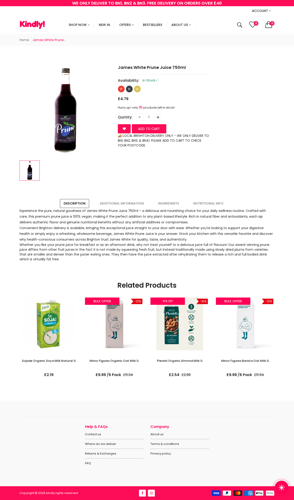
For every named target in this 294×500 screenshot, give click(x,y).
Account (260, 10)
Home (24, 40)
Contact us (93, 434)
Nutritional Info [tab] (208, 203)
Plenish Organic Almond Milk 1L (180, 361)
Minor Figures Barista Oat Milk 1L (245, 361)
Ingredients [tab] (168, 203)
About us (157, 434)
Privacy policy (160, 453)
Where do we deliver (100, 444)
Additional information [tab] (122, 203)
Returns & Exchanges (100, 453)
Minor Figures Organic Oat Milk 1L (114, 361)
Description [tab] (74, 203)
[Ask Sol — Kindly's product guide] (281, 487)
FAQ (88, 463)
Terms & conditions (164, 444)
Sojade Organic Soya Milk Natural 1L (49, 361)
